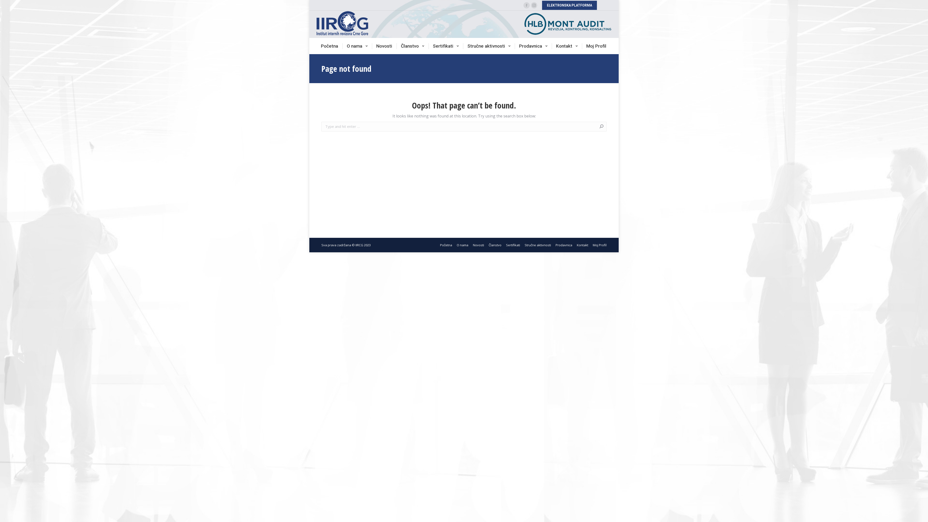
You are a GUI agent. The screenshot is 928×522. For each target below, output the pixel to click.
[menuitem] (329, 46)
